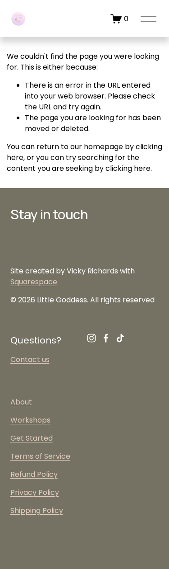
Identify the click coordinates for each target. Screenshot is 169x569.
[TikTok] (120, 338)
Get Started (31, 438)
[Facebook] (105, 338)
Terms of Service (40, 456)
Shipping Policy (36, 510)
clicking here (128, 168)
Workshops (30, 420)
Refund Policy (34, 474)
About (21, 402)
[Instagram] (91, 338)
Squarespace (33, 282)
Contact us (30, 359)
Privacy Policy (34, 492)
